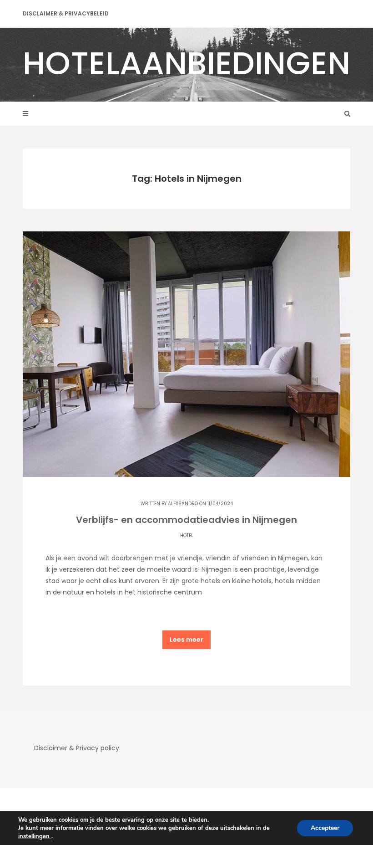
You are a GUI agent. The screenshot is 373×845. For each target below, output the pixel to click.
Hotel (186, 535)
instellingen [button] (34, 836)
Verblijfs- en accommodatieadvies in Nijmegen (186, 519)
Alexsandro (183, 503)
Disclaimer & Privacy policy (76, 748)
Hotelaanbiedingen (186, 63)
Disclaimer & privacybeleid (66, 13)
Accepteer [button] (325, 828)
